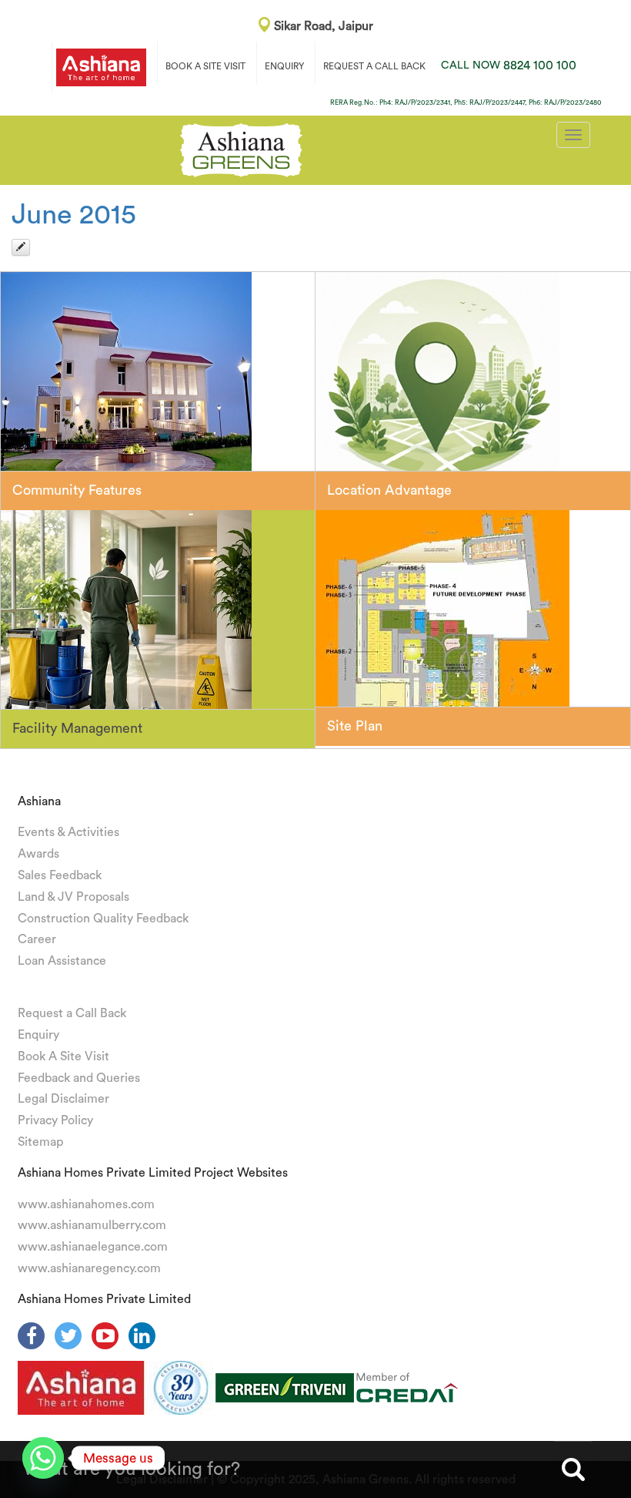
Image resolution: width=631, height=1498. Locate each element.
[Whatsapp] (43, 1458)
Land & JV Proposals (73, 897)
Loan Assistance (62, 961)
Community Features (77, 490)
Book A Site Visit (63, 1056)
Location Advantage (389, 490)
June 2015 (74, 215)
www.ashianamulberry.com (92, 1225)
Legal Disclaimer (63, 1099)
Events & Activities (68, 832)
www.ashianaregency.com (89, 1268)
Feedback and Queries (79, 1078)
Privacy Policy (55, 1120)
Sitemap (40, 1142)
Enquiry (38, 1035)
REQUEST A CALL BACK (374, 66)
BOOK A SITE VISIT (205, 66)
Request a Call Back (72, 1013)
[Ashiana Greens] (241, 148)
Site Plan (354, 726)
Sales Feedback (60, 875)
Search (573, 1469)
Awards (38, 854)
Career (37, 939)
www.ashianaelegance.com (93, 1247)
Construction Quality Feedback (103, 918)
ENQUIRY (284, 66)
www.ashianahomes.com (86, 1204)
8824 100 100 (508, 65)
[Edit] (21, 247)
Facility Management (77, 728)
